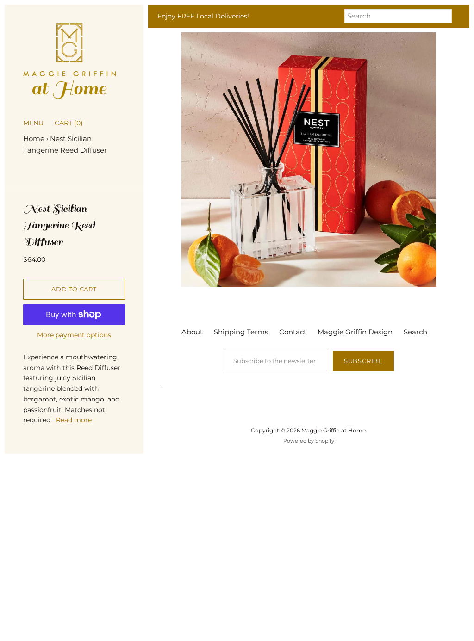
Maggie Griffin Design (355, 331)
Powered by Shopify (308, 441)
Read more (74, 420)
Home (33, 138)
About (192, 331)
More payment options (74, 335)
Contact (292, 331)
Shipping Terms (241, 331)
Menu (33, 123)
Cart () (69, 123)
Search (415, 331)
